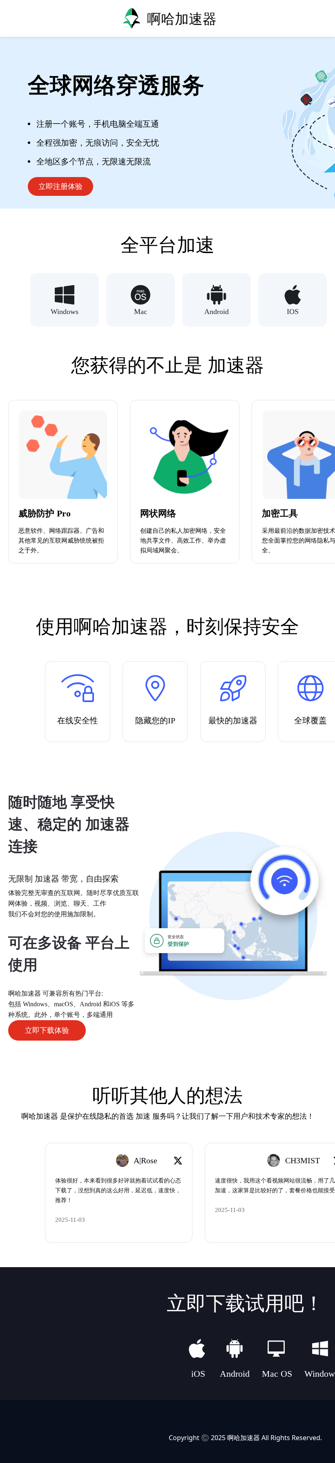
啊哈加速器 (243, 1437)
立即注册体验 (60, 186)
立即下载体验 (47, 1030)
